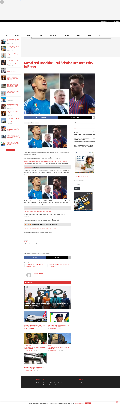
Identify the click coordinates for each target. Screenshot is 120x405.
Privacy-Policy (50, 382)
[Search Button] (117, 35)
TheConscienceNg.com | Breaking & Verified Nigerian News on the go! (50, 384)
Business (17, 35)
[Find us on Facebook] (79, 382)
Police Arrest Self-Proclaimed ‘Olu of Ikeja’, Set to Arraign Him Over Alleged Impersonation (13, 70)
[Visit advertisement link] (60, 10)
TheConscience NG (29, 70)
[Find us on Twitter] (114, 21)
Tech (111, 35)
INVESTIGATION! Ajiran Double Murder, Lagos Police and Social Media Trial (13, 143)
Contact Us (42, 382)
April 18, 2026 (35, 370)
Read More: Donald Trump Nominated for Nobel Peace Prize (37, 211)
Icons (78, 35)
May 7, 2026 (35, 350)
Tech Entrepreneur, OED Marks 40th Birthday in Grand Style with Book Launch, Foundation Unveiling (13, 40)
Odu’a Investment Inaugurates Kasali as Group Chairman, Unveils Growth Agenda (13, 105)
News (6, 35)
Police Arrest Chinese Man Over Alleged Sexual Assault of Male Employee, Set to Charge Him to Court (83, 147)
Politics (29, 35)
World (100, 35)
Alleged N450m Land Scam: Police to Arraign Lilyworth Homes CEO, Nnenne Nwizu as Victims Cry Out (13, 136)
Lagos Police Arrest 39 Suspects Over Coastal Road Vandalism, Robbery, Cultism (13, 47)
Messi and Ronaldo (35, 253)
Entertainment (53, 35)
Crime (40, 35)
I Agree (88, 403)
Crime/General (51, 323)
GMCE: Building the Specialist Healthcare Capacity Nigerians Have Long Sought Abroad (12, 85)
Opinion (89, 35)
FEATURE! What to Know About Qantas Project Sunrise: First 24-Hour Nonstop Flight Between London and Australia (34, 327)
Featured (67, 35)
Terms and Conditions (58, 382)
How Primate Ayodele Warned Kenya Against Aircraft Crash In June (13, 54)
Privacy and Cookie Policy (79, 403)
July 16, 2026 (60, 328)
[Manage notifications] (117, 402)
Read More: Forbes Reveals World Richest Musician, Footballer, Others (40, 228)
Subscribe (77, 188)
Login (118, 21)
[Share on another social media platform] (94, 117)
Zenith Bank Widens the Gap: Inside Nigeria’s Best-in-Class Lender (12, 112)
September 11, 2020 (38, 70)
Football (28, 253)
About (37, 382)
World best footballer (45, 253)
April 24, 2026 (60, 350)
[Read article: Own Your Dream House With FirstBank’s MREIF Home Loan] (59, 338)
